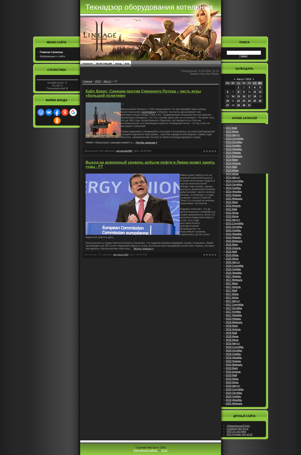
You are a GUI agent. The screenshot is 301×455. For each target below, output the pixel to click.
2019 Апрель (233, 371)
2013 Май (231, 127)
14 (233, 96)
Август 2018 (244, 79)
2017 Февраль (234, 279)
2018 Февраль (234, 322)
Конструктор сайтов (145, 450)
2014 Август (233, 177)
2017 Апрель (233, 286)
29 (238, 105)
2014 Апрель (233, 163)
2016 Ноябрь (233, 269)
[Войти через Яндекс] (64, 112)
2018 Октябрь (234, 350)
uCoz (164, 450)
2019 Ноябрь (233, 396)
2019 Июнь (232, 378)
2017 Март (232, 283)
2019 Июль (232, 382)
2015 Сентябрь (235, 223)
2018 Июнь (232, 336)
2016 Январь (233, 237)
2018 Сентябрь (235, 346)
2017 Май (231, 290)
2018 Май (231, 332)
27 (227, 105)
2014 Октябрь (234, 184)
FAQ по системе (236, 431)
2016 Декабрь (234, 272)
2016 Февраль (234, 241)
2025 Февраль (234, 403)
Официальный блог (238, 425)
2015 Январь (233, 195)
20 (227, 100)
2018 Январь (233, 318)
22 (238, 100)
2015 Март (232, 202)
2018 (98, 81)
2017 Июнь (232, 293)
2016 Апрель (233, 248)
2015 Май (231, 209)
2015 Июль (232, 216)
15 (238, 96)
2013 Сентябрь (235, 138)
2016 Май (231, 251)
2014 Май (231, 166)
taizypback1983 (124, 151)
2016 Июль (232, 258)
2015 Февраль (234, 198)
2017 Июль (232, 297)
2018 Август (233, 343)
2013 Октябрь (234, 142)
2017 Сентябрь (235, 304)
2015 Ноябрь (233, 230)
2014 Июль (232, 173)
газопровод (148, 111)
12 (260, 91)
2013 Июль (232, 131)
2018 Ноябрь (233, 354)
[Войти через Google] (73, 112)
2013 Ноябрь (233, 145)
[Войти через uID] (40, 112)
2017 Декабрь (234, 315)
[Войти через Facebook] (56, 112)
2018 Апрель (233, 329)
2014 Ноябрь (233, 188)
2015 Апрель (233, 205)
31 (249, 105)
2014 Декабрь (234, 191)
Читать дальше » (146, 142)
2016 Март (232, 244)
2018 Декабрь (234, 357)
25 (254, 100)
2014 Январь (233, 152)
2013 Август (233, 135)
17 (249, 96)
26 (260, 100)
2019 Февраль (234, 364)
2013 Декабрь (234, 149)
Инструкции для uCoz (240, 434)
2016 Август (233, 262)
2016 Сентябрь (235, 265)
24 (249, 100)
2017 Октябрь (234, 308)
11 (254, 91)
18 (254, 96)
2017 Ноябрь (233, 311)
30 (243, 105)
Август (107, 81)
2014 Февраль (234, 156)
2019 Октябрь (234, 392)
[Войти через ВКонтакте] (48, 112)
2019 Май (231, 375)
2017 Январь (233, 276)
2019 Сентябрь (235, 389)
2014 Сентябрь (235, 180)
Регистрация (104, 64)
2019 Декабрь (234, 399)
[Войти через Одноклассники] (57, 120)
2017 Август (233, 301)
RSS (127, 64)
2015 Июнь (232, 212)
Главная (87, 64)
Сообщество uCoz (238, 428)
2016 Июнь (232, 255)
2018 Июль (232, 339)
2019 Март (232, 368)
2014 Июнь (232, 170)
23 (243, 100)
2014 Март (232, 159)
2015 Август (233, 219)
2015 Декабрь (234, 233)
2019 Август (233, 385)
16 (243, 96)
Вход (118, 64)
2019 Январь (233, 361)
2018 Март (232, 325)
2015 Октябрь (234, 226)
